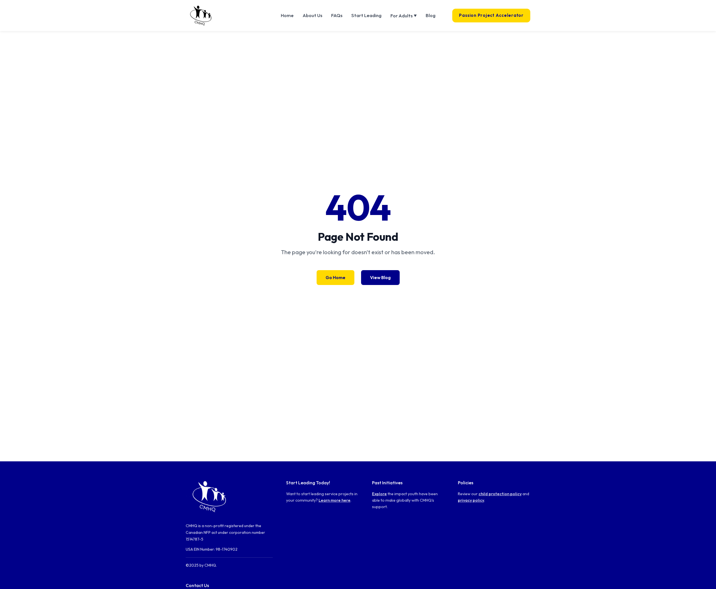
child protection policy (500, 493)
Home (287, 15)
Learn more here (334, 500)
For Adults (403, 15)
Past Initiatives (387, 482)
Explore (379, 493)
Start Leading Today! (308, 482)
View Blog (380, 277)
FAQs (336, 15)
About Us (312, 15)
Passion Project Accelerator (491, 15)
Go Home (335, 277)
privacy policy (471, 500)
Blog (430, 15)
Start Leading (366, 15)
